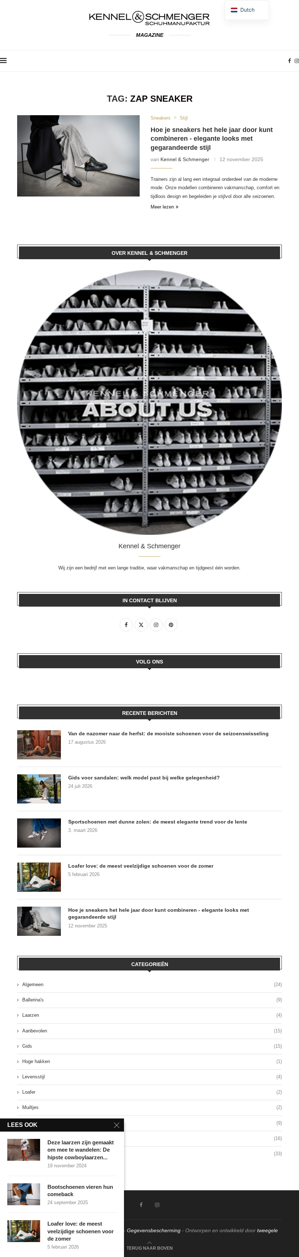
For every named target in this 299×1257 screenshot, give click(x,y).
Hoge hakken (152, 1061)
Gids (152, 1046)
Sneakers (152, 1138)
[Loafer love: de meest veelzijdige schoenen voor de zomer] (39, 877)
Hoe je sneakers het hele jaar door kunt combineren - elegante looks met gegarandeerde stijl (212, 138)
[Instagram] (297, 60)
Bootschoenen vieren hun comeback (80, 1190)
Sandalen (152, 1123)
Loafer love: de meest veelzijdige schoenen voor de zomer (140, 866)
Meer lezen (162, 207)
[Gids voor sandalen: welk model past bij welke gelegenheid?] (39, 788)
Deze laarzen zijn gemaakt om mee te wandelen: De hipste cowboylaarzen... (80, 1149)
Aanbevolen (152, 1031)
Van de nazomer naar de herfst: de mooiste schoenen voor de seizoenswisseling (168, 733)
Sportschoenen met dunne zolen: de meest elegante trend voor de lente (157, 822)
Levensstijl (152, 1076)
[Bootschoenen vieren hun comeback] (23, 1194)
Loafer (152, 1092)
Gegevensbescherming (153, 1230)
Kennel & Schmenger (184, 159)
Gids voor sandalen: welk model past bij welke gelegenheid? (144, 778)
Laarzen (152, 1015)
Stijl (152, 1153)
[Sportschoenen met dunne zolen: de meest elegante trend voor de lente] (39, 833)
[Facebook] (289, 60)
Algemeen (152, 984)
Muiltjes (152, 1107)
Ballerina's (152, 1000)
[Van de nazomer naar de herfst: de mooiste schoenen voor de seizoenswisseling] (39, 744)
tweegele (267, 1230)
